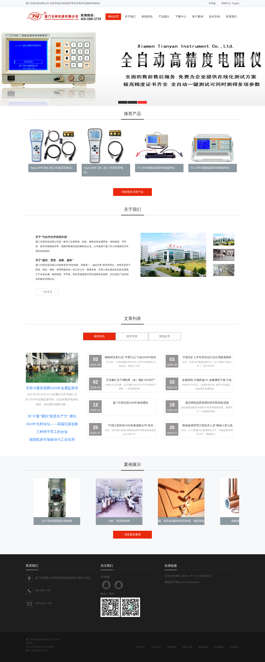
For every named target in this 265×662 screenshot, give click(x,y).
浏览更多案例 (132, 534)
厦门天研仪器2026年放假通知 (130, 402)
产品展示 (163, 16)
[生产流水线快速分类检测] (57, 497)
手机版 (212, 3)
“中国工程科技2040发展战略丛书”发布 (130, 425)
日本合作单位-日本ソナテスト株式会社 (188, 575)
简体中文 (226, 3)
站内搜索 (218, 647)
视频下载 (187, 647)
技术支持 (214, 16)
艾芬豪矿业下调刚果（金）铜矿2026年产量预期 (130, 381)
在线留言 (234, 647)
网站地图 (203, 647)
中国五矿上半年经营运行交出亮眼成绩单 (207, 357)
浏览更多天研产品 (132, 191)
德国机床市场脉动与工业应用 (52, 439)
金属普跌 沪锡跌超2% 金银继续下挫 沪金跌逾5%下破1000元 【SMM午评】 (207, 381)
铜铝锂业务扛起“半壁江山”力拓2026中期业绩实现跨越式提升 (130, 358)
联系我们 (231, 16)
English (235, 3)
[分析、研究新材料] (119, 497)
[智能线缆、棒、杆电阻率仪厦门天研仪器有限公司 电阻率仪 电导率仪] (132, 66)
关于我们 (130, 16)
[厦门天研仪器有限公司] (64, 20)
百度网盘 (171, 647)
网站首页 (113, 16)
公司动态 (156, 647)
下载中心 (180, 16)
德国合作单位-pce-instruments (182, 582)
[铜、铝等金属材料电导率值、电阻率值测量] (181, 497)
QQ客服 (106, 585)
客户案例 (197, 16)
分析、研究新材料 (119, 521)
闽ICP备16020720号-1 (37, 650)
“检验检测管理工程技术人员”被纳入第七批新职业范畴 (207, 426)
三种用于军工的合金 (52, 432)
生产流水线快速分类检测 (57, 521)
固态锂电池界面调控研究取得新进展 (207, 402)
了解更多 (47, 291)
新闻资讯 (147, 16)
